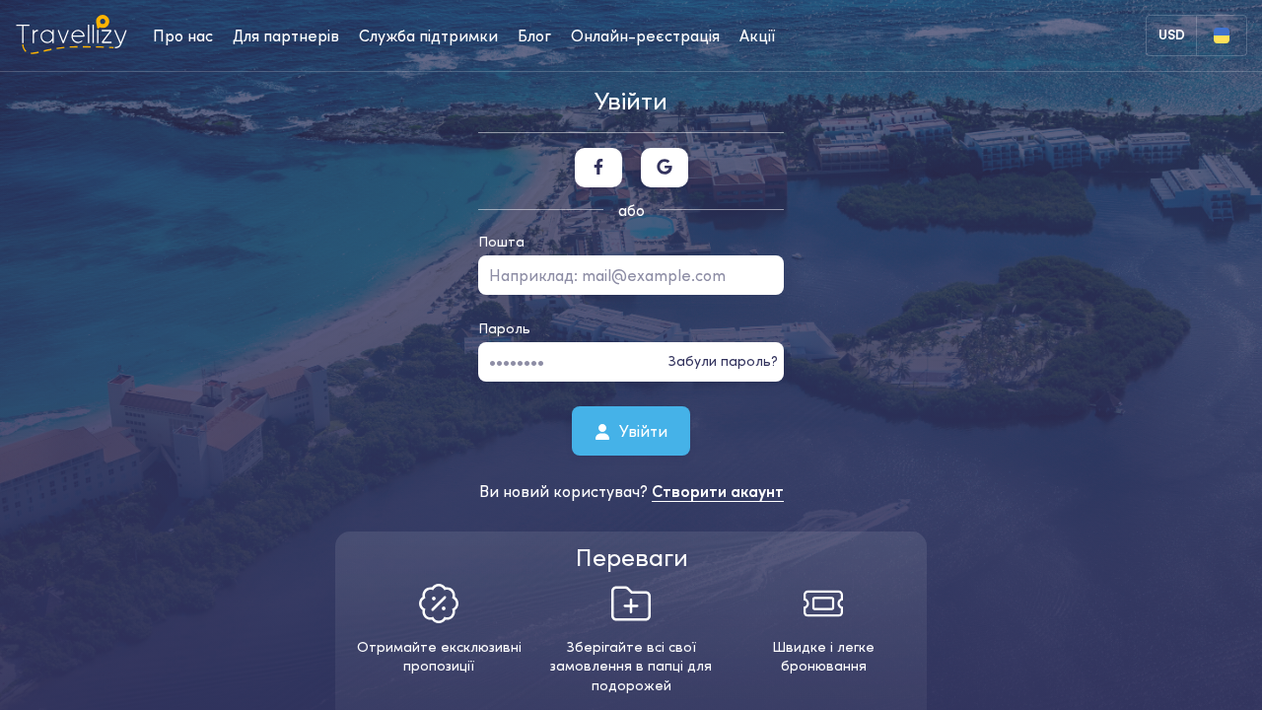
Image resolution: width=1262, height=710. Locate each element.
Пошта (501, 241)
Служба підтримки (428, 35)
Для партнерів (286, 35)
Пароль (504, 328)
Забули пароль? (723, 361)
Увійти (641, 430)
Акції (757, 35)
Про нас (183, 35)
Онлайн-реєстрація (645, 35)
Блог (534, 35)
